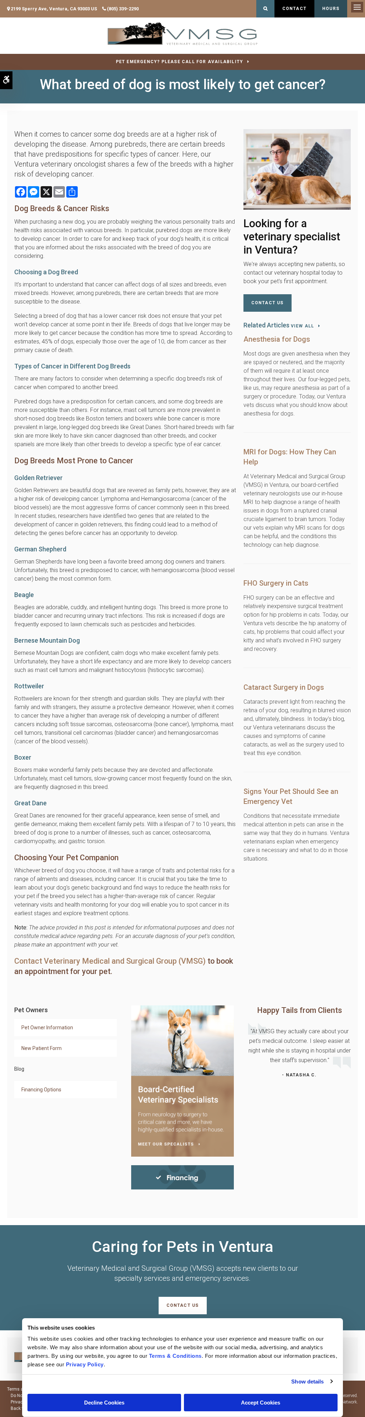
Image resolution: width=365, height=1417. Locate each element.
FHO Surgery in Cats (275, 583)
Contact (294, 8)
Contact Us (267, 302)
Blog (19, 1069)
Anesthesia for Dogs (276, 339)
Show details (307, 1381)
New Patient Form (41, 1048)
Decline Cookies (104, 1403)
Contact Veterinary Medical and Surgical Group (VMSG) (110, 961)
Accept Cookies (260, 1403)
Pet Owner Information (47, 1027)
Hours (330, 8)
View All (302, 325)
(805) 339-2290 (123, 8)
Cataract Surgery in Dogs (283, 687)
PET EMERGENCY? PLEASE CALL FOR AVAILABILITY (179, 61)
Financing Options (41, 1089)
